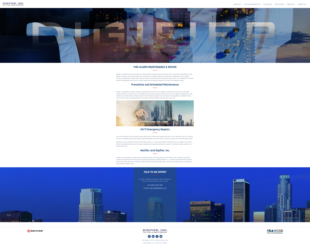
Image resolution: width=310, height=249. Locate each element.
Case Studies (279, 4)
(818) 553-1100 (157, 185)
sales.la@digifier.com (157, 188)
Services (236, 4)
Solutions (267, 4)
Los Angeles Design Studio (160, 240)
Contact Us (302, 4)
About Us (290, 4)
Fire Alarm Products (251, 4)
